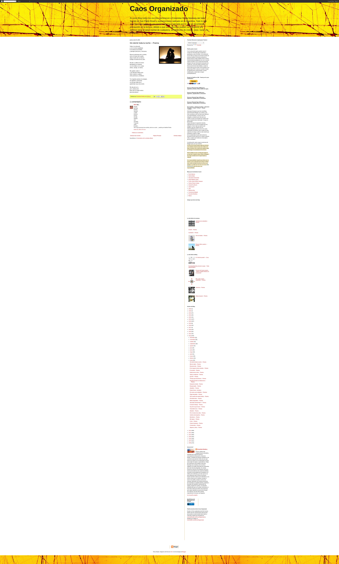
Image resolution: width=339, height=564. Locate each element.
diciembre (192, 337)
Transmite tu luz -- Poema (196, 408)
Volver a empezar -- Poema (196, 374)
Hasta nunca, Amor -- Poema (197, 372)
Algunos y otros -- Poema (196, 427)
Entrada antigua (177, 135)
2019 (190, 323)
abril (191, 354)
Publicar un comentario (137, 132)
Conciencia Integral (193, 192)
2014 (190, 333)
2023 (190, 315)
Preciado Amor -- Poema (196, 398)
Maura (190, 195)
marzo (191, 356)
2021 (190, 319)
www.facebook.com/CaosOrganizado (196, 517)
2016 (190, 329)
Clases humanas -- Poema (196, 423)
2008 (190, 438)
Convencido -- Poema (195, 425)
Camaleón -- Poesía (193, 232)
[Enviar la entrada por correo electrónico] (154, 96)
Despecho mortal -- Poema (196, 384)
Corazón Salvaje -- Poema (196, 404)
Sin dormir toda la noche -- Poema (198, 362)
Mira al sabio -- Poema (195, 364)
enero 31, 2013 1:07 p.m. (140, 129)
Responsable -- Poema (195, 386)
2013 (190, 335)
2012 (190, 430)
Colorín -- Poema (192, 229)
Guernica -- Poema (200, 287)
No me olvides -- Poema (201, 235)
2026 (190, 308)
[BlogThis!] (159, 96)
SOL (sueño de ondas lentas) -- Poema (199, 396)
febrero (192, 358)
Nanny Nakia (191, 176)
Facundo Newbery (192, 194)
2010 (190, 434)
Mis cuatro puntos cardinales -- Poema (200, 279)
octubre (192, 341)
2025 (190, 311)
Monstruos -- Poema (195, 417)
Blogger (184, 551)
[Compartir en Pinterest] (164, 96)
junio (191, 350)
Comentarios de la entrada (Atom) (145, 138)
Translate (199, 45)
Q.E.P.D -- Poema (194, 376)
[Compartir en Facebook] (162, 96)
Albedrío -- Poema (194, 411)
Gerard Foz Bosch (192, 185)
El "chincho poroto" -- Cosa (202, 257)
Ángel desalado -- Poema (196, 394)
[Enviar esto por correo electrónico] (157, 96)
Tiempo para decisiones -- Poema (198, 378)
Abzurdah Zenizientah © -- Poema (198, 402)
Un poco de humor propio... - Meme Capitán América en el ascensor (202, 272)
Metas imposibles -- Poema (196, 400)
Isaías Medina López (193, 179)
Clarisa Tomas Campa (193, 183)
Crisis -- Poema (193, 421)
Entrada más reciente (135, 135)
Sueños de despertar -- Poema (197, 415)
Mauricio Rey (191, 190)
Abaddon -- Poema (194, 388)
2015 (190, 331)
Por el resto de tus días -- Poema (197, 413)
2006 (190, 443)
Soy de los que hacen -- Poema (197, 406)
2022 (190, 317)
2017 (190, 327)
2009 (190, 436)
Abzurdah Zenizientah (193, 177)
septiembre (193, 343)
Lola (189, 188)
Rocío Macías (191, 174)
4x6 (172, 551)
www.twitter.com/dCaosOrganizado (195, 520)
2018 (190, 325)
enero (191, 360)
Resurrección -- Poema (195, 366)
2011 (190, 432)
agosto (192, 345)
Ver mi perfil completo (192, 495)
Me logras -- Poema (194, 419)
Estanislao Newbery (202, 449)
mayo (191, 352)
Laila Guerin (191, 186)
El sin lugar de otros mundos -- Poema (199, 368)
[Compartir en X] (160, 96)
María (135, 104)
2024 (190, 313)
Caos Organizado (159, 9)
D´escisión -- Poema (195, 370)
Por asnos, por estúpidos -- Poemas (198, 392)
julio (191, 348)
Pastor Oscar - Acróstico (195, 390)
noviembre (192, 339)
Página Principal (157, 135)
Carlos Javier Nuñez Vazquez (195, 181)
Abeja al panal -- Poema (201, 296)
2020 (190, 321)
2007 (190, 441)
